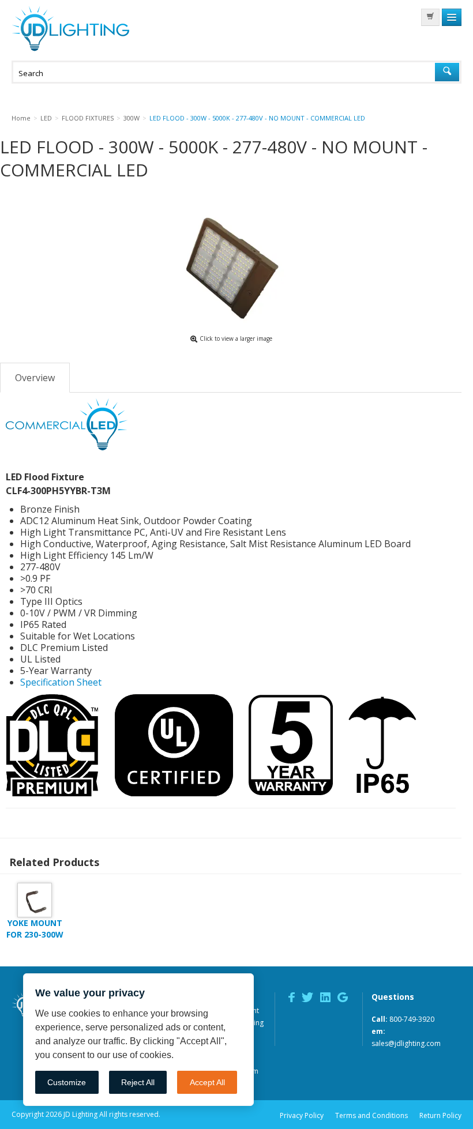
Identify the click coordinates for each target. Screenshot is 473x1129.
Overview (35, 377)
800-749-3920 (411, 1019)
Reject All (138, 1082)
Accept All (207, 1082)
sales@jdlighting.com (406, 1043)
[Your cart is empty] (430, 17)
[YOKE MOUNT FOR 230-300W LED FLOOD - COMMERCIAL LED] (34, 899)
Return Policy (440, 1115)
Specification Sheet (61, 682)
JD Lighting (70, 28)
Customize (66, 1082)
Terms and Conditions (371, 1115)
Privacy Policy (302, 1115)
